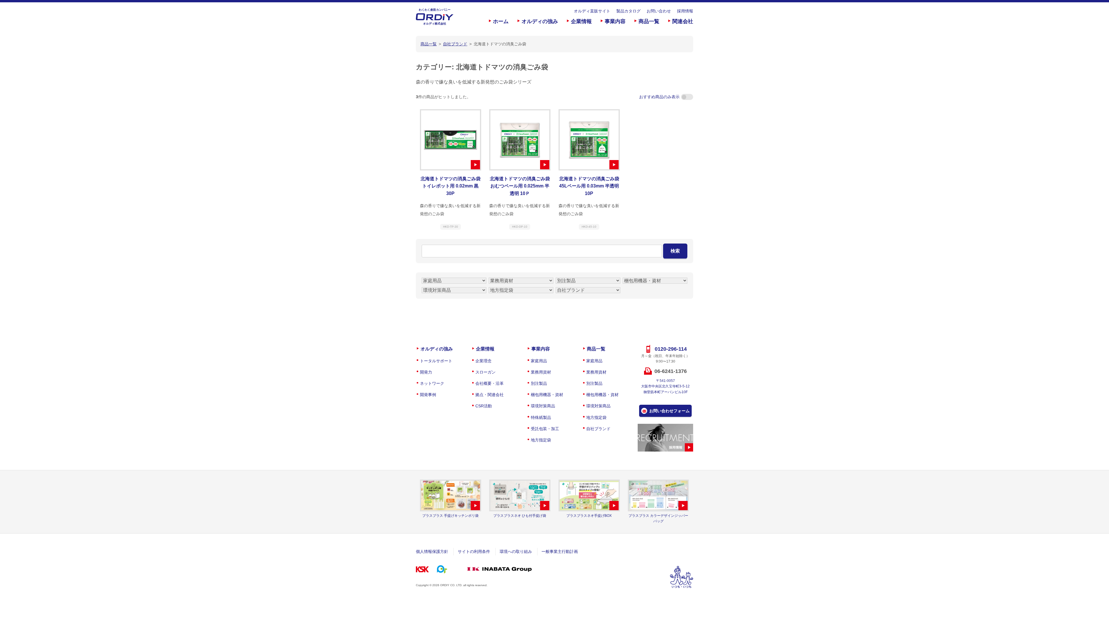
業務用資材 (541, 372)
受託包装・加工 (545, 428)
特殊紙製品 (541, 417)
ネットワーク (432, 383)
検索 (675, 250)
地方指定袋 (541, 440)
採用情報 (685, 11)
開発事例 (428, 394)
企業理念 (483, 361)
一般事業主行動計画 (560, 551)
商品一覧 (649, 21)
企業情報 (581, 21)
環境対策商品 (543, 406)
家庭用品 (539, 361)
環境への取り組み (516, 551)
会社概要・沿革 (489, 383)
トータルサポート (436, 361)
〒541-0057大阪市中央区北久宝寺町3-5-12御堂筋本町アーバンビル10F (665, 386)
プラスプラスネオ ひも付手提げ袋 (519, 516)
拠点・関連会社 (489, 394)
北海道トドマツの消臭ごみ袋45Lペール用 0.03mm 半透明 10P (589, 186)
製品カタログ (628, 11)
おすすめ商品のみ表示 (659, 96)
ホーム (501, 21)
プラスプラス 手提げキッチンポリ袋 (450, 516)
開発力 (426, 372)
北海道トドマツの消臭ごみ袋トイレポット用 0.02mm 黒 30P (450, 186)
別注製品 (539, 383)
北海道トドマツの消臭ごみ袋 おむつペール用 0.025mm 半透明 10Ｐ (520, 186)
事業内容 (615, 21)
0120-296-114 (671, 349)
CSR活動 (483, 406)
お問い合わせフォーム (669, 410)
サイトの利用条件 (474, 551)
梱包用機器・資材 (547, 394)
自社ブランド (598, 428)
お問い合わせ (659, 11)
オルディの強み (540, 21)
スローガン (485, 372)
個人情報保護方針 (432, 551)
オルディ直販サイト (592, 11)
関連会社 (682, 21)
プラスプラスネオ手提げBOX (589, 516)
